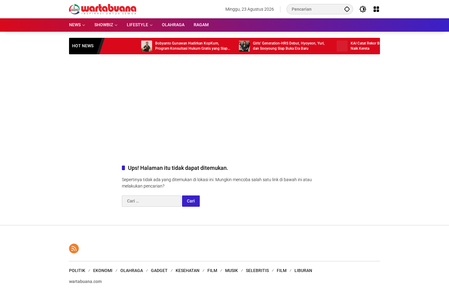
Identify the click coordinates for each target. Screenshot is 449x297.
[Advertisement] (224, 103)
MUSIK (231, 270)
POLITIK (77, 270)
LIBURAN (303, 270)
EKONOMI (102, 270)
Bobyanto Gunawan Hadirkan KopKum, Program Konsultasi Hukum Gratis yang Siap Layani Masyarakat (185, 46)
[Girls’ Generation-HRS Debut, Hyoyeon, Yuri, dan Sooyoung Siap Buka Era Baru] (238, 46)
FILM (212, 270)
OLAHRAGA (131, 270)
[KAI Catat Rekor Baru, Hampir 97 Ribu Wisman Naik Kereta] (335, 46)
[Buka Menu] (376, 9)
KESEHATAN (187, 270)
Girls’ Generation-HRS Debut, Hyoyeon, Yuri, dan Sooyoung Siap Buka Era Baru (283, 46)
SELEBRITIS (257, 270)
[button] (347, 9)
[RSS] (74, 248)
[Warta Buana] (102, 8)
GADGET (159, 270)
